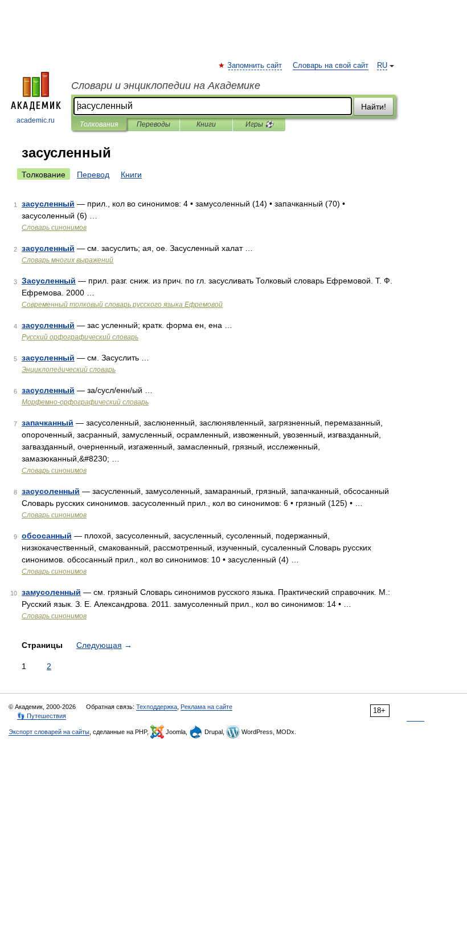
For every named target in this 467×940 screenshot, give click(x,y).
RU (382, 66)
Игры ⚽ (259, 124)
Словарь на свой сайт (330, 66)
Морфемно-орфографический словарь (85, 402)
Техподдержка (156, 706)
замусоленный (51, 592)
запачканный (47, 422)
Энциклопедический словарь (69, 370)
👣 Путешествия (41, 715)
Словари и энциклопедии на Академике (165, 85)
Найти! (373, 106)
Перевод (93, 174)
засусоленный (51, 491)
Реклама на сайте (206, 706)
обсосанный (47, 535)
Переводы (153, 124)
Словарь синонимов (54, 228)
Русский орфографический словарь (80, 337)
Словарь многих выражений (67, 260)
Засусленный (49, 280)
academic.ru (36, 120)
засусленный (48, 203)
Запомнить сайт (255, 66)
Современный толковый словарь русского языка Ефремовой (122, 305)
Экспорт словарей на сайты (49, 731)
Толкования (99, 124)
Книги (206, 124)
